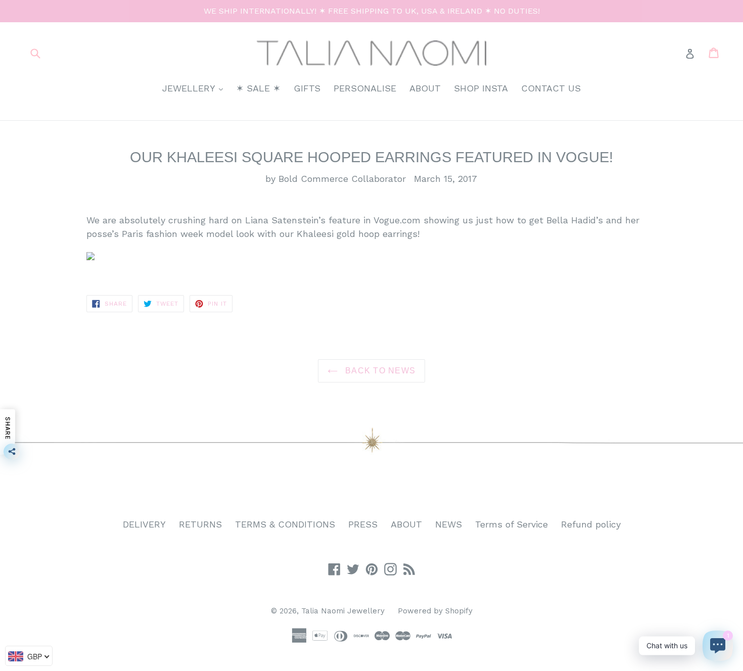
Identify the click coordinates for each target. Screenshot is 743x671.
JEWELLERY (195, 87)
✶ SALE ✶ (258, 88)
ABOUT (425, 88)
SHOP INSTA (481, 88)
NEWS (448, 524)
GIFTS (307, 88)
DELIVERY (144, 524)
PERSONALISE (365, 88)
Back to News (379, 370)
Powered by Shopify (435, 610)
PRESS (363, 524)
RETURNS (200, 524)
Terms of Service (511, 524)
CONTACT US (551, 88)
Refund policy (591, 524)
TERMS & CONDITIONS (285, 524)
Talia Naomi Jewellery (343, 610)
